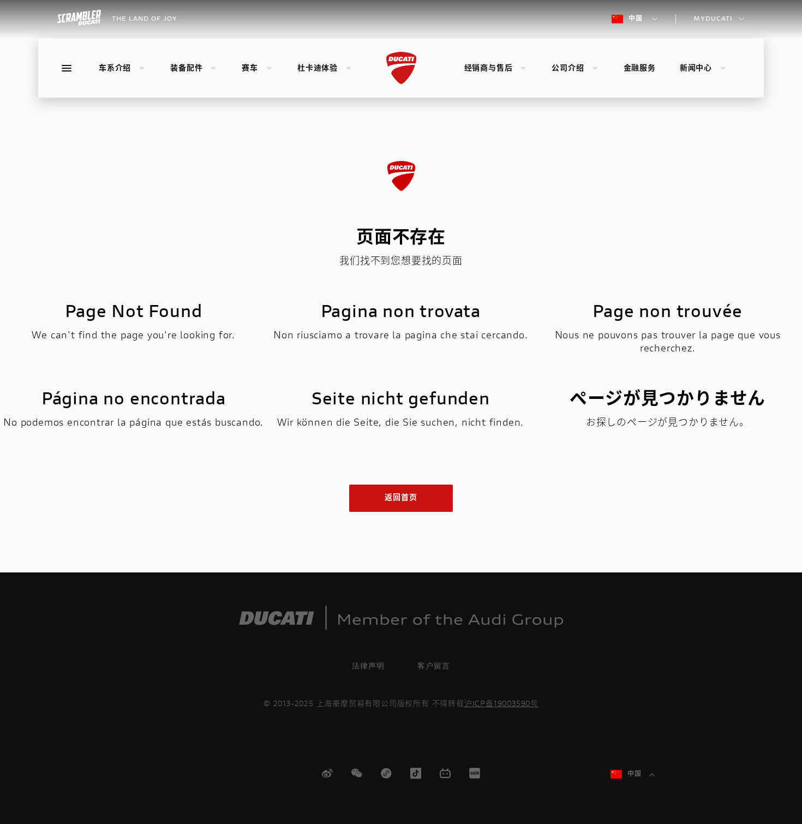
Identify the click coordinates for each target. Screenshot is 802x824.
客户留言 (433, 665)
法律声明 (368, 665)
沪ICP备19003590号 (501, 704)
